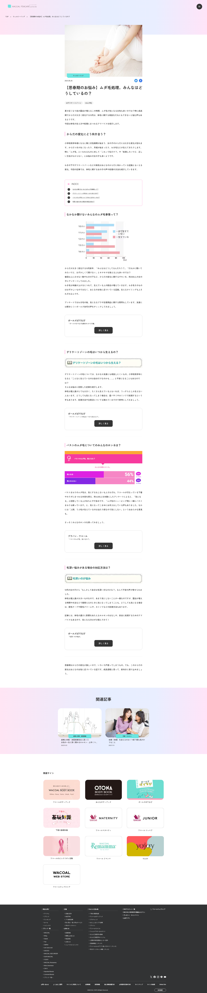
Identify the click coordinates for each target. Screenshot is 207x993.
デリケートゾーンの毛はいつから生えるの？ (85, 193)
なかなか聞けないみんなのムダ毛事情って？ (85, 189)
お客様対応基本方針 (125, 984)
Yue (45, 942)
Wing (45, 936)
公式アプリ (126, 918)
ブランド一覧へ (48, 977)
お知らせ (66, 928)
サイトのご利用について (74, 984)
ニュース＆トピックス (71, 945)
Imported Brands (49, 971)
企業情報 (87, 984)
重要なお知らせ (69, 936)
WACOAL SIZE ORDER (51, 953)
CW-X (46, 968)
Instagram (158, 977)
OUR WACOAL (48, 956)
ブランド (46, 916)
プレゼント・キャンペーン (131, 915)
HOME (160, 990)
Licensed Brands (49, 974)
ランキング (47, 919)
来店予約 (68, 916)
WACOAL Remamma (50, 962)
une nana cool (48, 947)
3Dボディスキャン (70, 925)
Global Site (162, 984)
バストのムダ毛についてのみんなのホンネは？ (86, 197)
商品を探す (46, 909)
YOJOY (46, 959)
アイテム (46, 913)
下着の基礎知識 (94, 913)
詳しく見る (103, 330)
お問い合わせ (45, 984)
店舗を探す (68, 913)
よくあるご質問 (57, 984)
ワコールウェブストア (158, 909)
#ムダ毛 (88, 103)
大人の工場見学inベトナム (97, 937)
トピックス (47, 925)
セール (46, 922)
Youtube (165, 977)
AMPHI (46, 945)
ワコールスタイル (95, 928)
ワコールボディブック (96, 916)
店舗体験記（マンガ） (96, 943)
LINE (161, 977)
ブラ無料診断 (69, 919)
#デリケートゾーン (73, 103)
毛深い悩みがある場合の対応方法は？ (84, 201)
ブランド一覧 (47, 928)
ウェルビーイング (19, 16)
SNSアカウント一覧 (129, 909)
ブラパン (92, 925)
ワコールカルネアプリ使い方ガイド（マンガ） (103, 946)
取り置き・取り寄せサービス (73, 922)
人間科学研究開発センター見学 (99, 940)
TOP (7, 16)
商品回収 (68, 939)
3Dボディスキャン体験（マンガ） (100, 949)
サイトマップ (139, 984)
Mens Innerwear (49, 965)
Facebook (155, 977)
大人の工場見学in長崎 (96, 934)
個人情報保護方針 (109, 984)
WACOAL (47, 933)
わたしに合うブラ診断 (96, 922)
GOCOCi (46, 950)
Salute (46, 939)
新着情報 (68, 933)
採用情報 (97, 984)
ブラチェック (94, 919)
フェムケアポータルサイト (97, 931)
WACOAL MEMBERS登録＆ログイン (134, 912)
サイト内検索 (151, 984)
